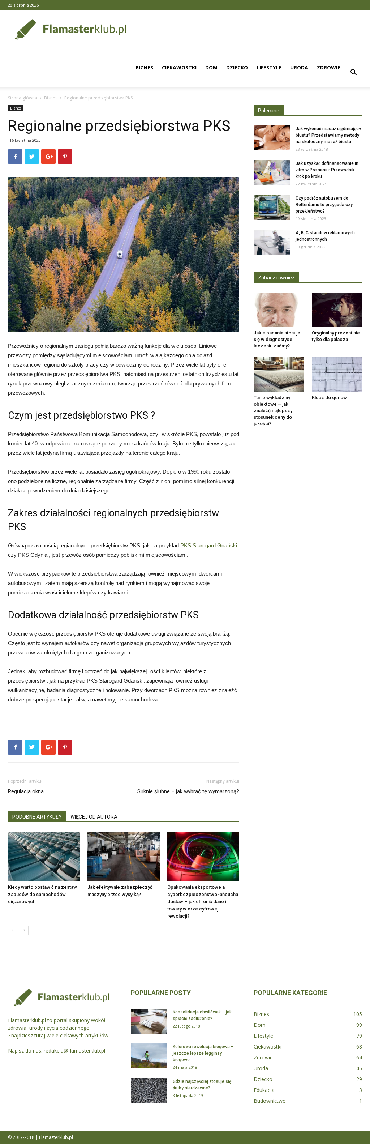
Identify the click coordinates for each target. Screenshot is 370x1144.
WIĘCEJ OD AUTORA (93, 817)
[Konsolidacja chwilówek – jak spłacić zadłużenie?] (149, 1021)
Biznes (144, 67)
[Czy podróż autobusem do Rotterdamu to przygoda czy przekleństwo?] (272, 207)
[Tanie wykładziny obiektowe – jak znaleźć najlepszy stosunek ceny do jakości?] (279, 374)
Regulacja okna (26, 791)
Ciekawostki (179, 67)
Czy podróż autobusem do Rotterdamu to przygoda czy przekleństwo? (324, 205)
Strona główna (22, 98)
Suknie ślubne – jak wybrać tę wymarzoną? (188, 791)
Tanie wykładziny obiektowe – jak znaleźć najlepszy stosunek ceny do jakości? (273, 410)
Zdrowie (328, 67)
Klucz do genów (329, 397)
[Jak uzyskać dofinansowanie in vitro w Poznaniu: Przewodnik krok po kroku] (272, 172)
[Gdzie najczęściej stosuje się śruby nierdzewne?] (149, 1090)
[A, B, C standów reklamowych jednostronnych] (272, 242)
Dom (211, 67)
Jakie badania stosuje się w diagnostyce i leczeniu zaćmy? (277, 339)
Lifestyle (269, 67)
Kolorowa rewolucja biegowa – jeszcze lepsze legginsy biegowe (203, 1053)
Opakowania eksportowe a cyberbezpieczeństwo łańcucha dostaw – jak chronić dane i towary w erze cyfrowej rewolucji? (202, 901)
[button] (353, 73)
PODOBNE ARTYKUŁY (37, 817)
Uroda (299, 67)
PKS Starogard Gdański (208, 545)
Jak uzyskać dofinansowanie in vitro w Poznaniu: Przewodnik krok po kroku (327, 170)
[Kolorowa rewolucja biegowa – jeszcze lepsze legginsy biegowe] (149, 1055)
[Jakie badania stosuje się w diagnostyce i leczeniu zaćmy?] (279, 310)
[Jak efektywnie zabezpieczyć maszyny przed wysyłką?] (123, 856)
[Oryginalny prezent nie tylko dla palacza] (337, 310)
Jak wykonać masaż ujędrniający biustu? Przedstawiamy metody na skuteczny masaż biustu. (328, 135)
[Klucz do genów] (337, 374)
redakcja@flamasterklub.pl (74, 1050)
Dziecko (237, 67)
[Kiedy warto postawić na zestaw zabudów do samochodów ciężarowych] (44, 856)
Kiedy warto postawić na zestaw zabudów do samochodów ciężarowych (42, 894)
